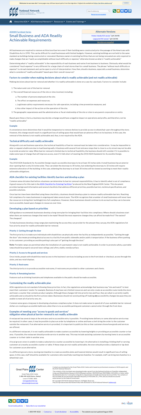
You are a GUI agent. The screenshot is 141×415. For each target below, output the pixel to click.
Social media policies (15, 406)
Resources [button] (58, 21)
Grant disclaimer (61, 412)
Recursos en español (98, 14)
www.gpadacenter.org (30, 381)
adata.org (112, 382)
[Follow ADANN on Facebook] (122, 11)
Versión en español (105, 42)
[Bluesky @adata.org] (126, 11)
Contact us (48, 412)
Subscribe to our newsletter (36, 406)
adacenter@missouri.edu (30, 383)
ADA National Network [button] (41, 21)
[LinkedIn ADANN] (129, 11)
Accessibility (74, 412)
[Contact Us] (118, 11)
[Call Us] (114, 11)
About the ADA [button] (21, 21)
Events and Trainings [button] (75, 21)
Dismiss (126, 3)
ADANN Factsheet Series (20, 32)
